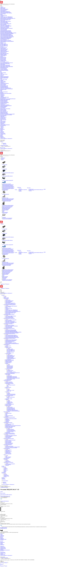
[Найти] (1, 5)
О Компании (5, 468)
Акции (1, 534)
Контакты (1, 537)
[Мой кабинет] (0, 283)
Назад (7, 299)
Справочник (2, 535)
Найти (1, 561)
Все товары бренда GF (3, 528)
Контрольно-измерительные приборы (10, 418)
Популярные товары (3, 539)
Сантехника (7, 460)
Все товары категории (3, 527)
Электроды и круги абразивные (10, 463)
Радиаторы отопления (10, 429)
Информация (2, 544)
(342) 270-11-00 (3, 137)
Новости (1, 543)
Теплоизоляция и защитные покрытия (11, 435)
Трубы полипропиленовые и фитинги (11, 335)
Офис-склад (2, 546)
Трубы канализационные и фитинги (10, 329)
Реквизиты (2, 549)
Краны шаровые (9, 375)
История (1, 541)
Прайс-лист (2, 538)
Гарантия (1, 553)
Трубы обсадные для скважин (9, 325)
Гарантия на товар (3, 548)
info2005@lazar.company (4, 145)
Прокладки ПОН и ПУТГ (11, 397)
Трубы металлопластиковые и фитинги (11, 339)
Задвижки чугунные (10, 370)
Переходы (8, 393)
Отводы (8, 389)
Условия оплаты (2, 552)
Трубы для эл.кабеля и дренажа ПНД (10, 319)
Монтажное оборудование (9, 446)
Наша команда (2, 542)
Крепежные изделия (8, 413)
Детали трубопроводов (8, 381)
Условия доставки (3, 547)
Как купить (5, 474)
